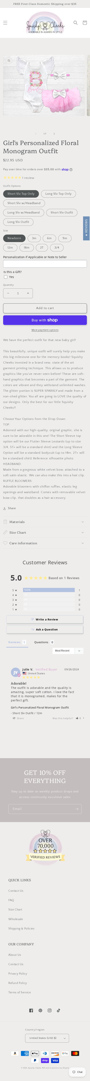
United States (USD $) (43, 1038)
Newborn (14, 238)
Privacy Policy (17, 973)
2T (42, 247)
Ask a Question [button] (47, 629)
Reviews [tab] (14, 642)
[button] (5, 22)
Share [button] (12, 508)
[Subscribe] (76, 809)
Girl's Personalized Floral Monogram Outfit (40, 707)
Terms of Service (19, 992)
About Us (14, 955)
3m (34, 238)
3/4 (56, 247)
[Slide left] (35, 133)
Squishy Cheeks (34, 1068)
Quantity (8, 284)
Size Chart (15, 909)
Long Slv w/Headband (24, 212)
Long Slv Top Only (58, 194)
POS (43, 1068)
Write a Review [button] (47, 619)
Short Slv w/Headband (24, 203)
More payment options (45, 330)
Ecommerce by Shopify (59, 1068)
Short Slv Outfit (62, 212)
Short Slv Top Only (21, 194)
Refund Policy (17, 983)
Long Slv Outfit (18, 222)
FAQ (11, 900)
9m (65, 238)
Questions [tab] (41, 642)
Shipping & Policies (21, 928)
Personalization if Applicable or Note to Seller (35, 257)
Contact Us (15, 891)
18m (27, 247)
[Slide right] (54, 133)
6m (49, 238)
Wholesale (15, 919)
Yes (11, 277)
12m (10, 247)
